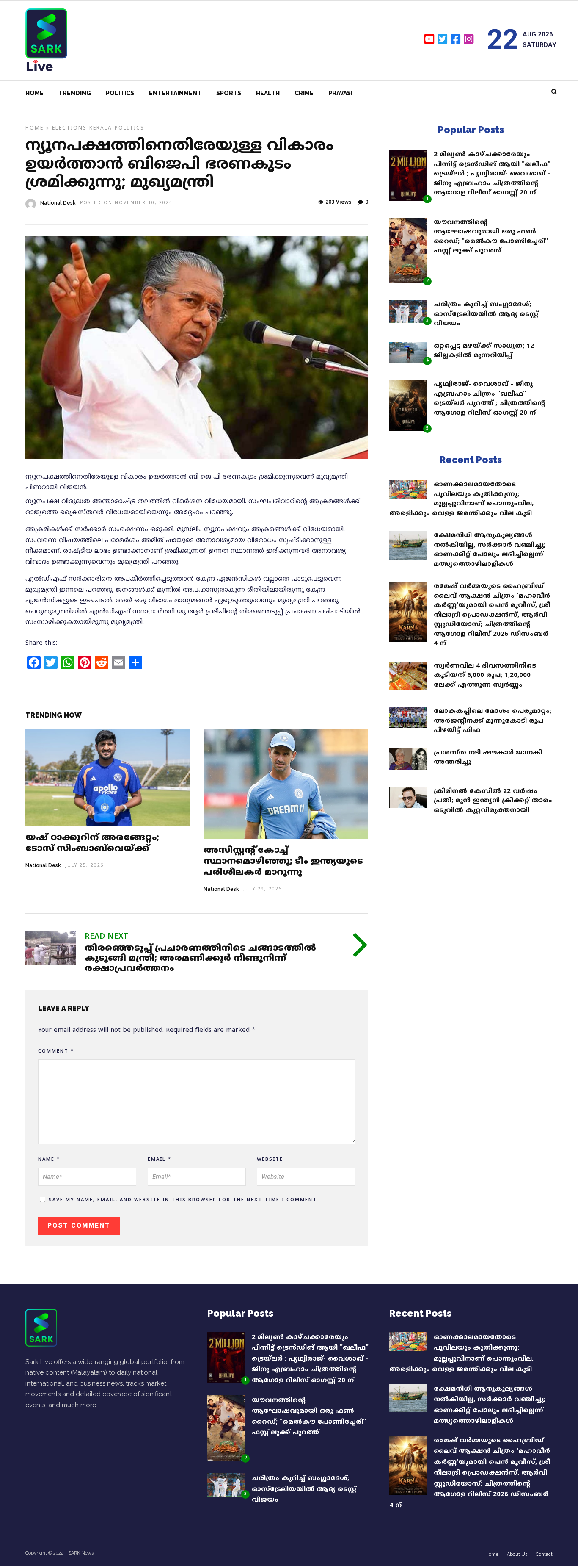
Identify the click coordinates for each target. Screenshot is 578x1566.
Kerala (100, 128)
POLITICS (129, 128)
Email (159, 1159)
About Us (517, 1554)
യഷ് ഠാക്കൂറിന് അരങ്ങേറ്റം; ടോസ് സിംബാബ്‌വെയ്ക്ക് (92, 843)
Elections (69, 128)
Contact (544, 1554)
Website (270, 1159)
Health (268, 93)
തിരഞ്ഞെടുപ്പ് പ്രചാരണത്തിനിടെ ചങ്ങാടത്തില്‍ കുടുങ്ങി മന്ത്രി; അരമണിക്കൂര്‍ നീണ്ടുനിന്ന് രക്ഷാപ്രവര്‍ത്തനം (200, 958)
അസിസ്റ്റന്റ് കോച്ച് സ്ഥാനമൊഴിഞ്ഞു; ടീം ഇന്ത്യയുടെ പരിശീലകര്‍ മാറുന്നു (283, 861)
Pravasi (340, 93)
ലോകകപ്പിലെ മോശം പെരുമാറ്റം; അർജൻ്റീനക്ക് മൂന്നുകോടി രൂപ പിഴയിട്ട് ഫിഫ (492, 720)
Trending (74, 93)
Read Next (106, 937)
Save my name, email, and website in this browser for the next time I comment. (184, 1200)
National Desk (58, 203)
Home (34, 93)
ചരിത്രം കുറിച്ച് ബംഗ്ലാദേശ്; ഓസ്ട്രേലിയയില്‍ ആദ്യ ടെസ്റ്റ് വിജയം (486, 314)
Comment (56, 1051)
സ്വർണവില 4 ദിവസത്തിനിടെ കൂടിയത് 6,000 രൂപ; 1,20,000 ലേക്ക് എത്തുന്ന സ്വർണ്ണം (485, 675)
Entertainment (175, 93)
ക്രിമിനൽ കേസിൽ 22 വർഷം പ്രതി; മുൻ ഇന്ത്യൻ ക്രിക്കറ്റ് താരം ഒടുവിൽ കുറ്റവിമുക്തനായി (493, 801)
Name (49, 1159)
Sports (228, 93)
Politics (120, 93)
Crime (304, 93)
